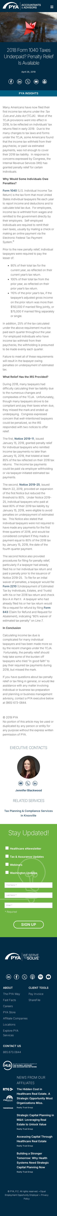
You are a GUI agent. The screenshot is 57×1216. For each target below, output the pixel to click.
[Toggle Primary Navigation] (51, 7)
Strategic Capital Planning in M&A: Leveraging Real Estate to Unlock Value (35, 1120)
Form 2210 (10, 586)
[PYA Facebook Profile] (16, 976)
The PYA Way (11, 993)
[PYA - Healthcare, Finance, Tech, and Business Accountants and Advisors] (22, 5)
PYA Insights (28, 93)
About (8, 987)
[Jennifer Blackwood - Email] (21, 783)
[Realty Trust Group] (8, 1089)
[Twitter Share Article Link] (27, 81)
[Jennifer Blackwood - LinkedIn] (35, 783)
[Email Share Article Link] (36, 81)
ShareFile (34, 1000)
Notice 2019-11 (24, 438)
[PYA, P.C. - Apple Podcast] (32, 976)
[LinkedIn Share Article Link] (19, 81)
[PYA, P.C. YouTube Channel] (48, 976)
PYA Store (9, 1012)
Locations (9, 1024)
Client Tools (38, 987)
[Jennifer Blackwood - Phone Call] (28, 783)
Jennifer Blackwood (28, 790)
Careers (8, 1006)
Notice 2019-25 (29, 484)
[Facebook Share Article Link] (11, 81)
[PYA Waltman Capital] (8, 1098)
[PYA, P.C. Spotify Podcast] (40, 976)
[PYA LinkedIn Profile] (8, 976)
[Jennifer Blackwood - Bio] (28, 768)
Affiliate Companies (15, 1018)
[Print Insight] (44, 81)
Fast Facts (9, 1000)
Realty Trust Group (25, 1107)
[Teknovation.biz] (8, 1107)
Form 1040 (10, 190)
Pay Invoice (36, 993)
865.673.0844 (12, 1052)
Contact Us (12, 1046)
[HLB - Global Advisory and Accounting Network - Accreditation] (20, 1065)
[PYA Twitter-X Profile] (24, 976)
